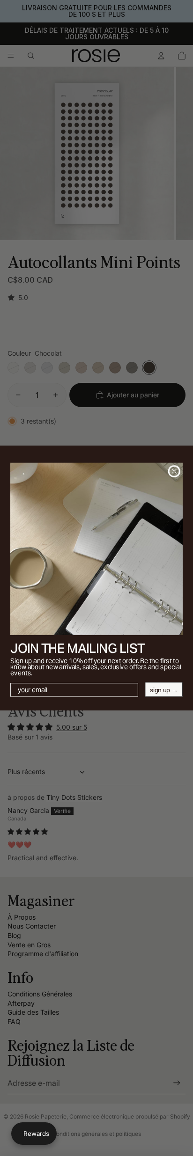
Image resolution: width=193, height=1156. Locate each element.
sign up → (164, 689)
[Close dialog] (174, 471)
